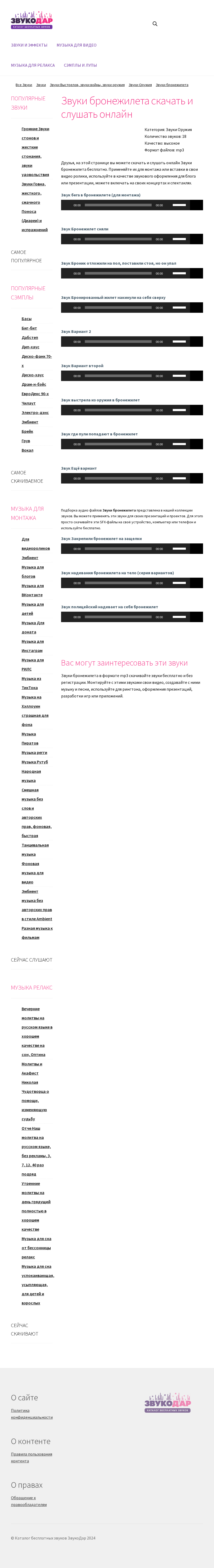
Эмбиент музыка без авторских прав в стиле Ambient (37, 905)
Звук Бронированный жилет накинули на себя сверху (113, 297)
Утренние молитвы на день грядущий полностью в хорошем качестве (36, 1206)
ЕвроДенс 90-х (35, 393)
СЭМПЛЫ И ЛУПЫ (80, 65)
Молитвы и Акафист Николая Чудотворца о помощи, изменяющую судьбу (35, 1091)
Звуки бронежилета (172, 84)
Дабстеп (30, 337)
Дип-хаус (30, 346)
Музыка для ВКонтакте (33, 590)
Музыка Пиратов (30, 738)
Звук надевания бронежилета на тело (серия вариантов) (117, 572)
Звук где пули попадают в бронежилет (99, 433)
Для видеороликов (36, 543)
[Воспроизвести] (67, 205)
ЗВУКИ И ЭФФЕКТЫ (29, 45)
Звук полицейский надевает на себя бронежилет (109, 606)
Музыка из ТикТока (31, 683)
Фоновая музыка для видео (33, 872)
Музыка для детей (33, 608)
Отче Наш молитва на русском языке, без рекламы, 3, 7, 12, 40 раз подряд (36, 1151)
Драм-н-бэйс (34, 384)
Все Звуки (24, 84)
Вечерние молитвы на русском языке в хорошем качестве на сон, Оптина (37, 1031)
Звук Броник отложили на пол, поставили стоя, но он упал (118, 263)
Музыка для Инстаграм (33, 646)
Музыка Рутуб (35, 761)
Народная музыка (31, 776)
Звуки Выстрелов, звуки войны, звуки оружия (87, 84)
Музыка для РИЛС (33, 664)
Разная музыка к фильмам (37, 932)
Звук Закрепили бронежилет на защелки (101, 538)
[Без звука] (168, 205)
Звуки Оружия (140, 84)
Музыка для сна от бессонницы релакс (36, 1247)
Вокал (27, 450)
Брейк (27, 431)
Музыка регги (34, 752)
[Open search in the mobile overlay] (155, 23)
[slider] (180, 204)
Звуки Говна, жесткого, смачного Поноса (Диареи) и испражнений (35, 206)
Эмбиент (30, 421)
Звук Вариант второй (82, 365)
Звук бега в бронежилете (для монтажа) (101, 194)
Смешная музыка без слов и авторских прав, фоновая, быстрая (37, 812)
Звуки (41, 84)
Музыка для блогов (33, 571)
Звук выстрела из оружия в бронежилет (100, 399)
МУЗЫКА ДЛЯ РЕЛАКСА (33, 65)
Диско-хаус (33, 374)
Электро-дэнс (35, 412)
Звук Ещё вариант (79, 468)
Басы (27, 318)
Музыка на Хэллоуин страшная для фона (35, 710)
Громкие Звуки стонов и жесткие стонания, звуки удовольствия (35, 151)
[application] (125, 205)
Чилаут (29, 403)
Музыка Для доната (33, 627)
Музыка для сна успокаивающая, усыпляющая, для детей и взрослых (38, 1284)
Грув (26, 440)
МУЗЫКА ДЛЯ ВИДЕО (77, 45)
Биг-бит (29, 328)
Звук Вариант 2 (76, 331)
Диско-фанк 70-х (37, 361)
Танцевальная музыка (35, 849)
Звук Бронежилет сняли (84, 228)
